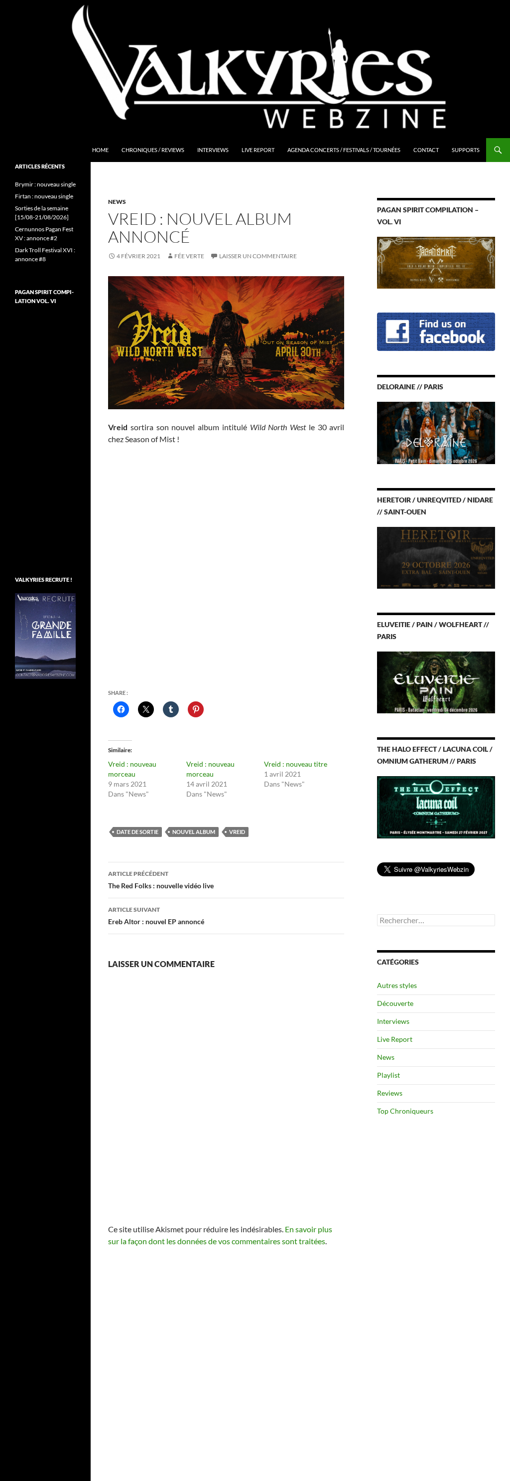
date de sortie (137, 831)
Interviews (213, 150)
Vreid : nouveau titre (295, 764)
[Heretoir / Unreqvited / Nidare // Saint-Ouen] (436, 556)
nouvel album (193, 831)
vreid (237, 831)
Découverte (395, 1003)
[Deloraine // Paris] (436, 432)
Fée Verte (189, 256)
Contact (426, 150)
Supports (466, 150)
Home (100, 150)
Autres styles (397, 985)
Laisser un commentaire (258, 256)
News (117, 201)
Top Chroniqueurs (405, 1111)
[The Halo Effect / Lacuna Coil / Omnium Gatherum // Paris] (436, 806)
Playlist (388, 1075)
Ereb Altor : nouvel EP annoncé (156, 916)
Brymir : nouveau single (45, 184)
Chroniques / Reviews (153, 150)
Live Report (258, 150)
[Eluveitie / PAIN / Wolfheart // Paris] (436, 681)
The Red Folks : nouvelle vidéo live (161, 880)
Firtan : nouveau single (44, 196)
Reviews (389, 1093)
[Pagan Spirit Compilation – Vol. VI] (436, 262)
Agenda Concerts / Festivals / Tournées (343, 150)
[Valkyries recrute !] (45, 635)
